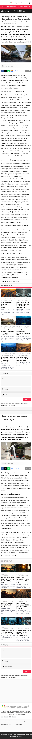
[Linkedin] (7, 717)
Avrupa (2, 299)
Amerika (18, 353)
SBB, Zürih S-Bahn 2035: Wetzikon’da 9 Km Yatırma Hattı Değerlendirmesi (8, 359)
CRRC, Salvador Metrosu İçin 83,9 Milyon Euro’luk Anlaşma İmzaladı (23, 606)
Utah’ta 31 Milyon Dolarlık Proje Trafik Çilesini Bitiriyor (22, 358)
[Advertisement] (16, 691)
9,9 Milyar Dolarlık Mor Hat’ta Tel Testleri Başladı (7, 605)
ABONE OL (16, 71)
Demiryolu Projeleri (12, 21)
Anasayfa (4, 21)
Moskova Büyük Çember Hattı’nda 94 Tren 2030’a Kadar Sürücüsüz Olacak (23, 633)
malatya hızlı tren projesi (13, 281)
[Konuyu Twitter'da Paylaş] (5, 71)
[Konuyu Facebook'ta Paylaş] (2, 71)
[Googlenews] (15, 717)
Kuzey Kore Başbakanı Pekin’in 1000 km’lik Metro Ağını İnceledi (7, 632)
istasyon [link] (13, 515)
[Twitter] (5, 717)
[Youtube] (10, 717)
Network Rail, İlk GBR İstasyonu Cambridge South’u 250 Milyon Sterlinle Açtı (22, 305)
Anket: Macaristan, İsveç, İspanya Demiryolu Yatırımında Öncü (23, 332)
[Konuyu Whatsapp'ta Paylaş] (8, 71)
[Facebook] (2, 717)
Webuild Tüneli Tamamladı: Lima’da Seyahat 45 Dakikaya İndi (22, 580)
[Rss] (13, 717)
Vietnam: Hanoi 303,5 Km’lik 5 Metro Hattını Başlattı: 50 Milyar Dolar (7, 580)
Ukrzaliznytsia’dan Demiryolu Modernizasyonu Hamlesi (6, 305)
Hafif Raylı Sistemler (12, 421)
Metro (19, 421)
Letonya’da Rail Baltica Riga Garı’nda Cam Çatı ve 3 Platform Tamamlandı (8, 332)
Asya (2, 574)
